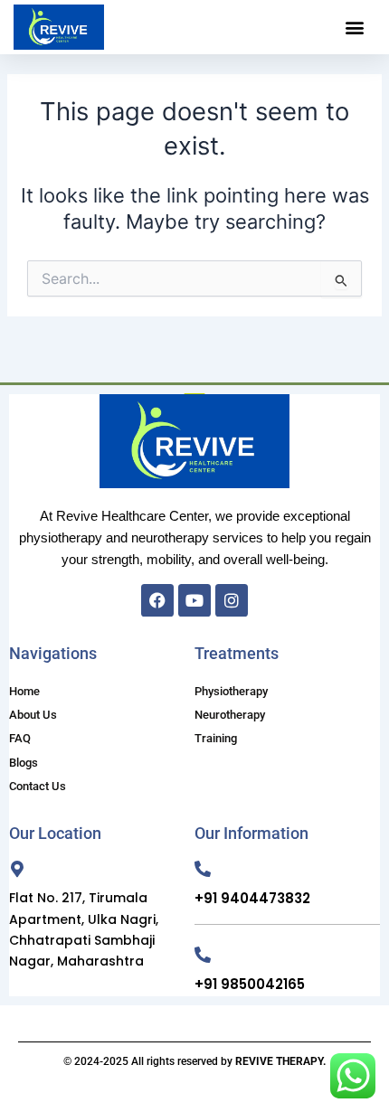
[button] (355, 27)
